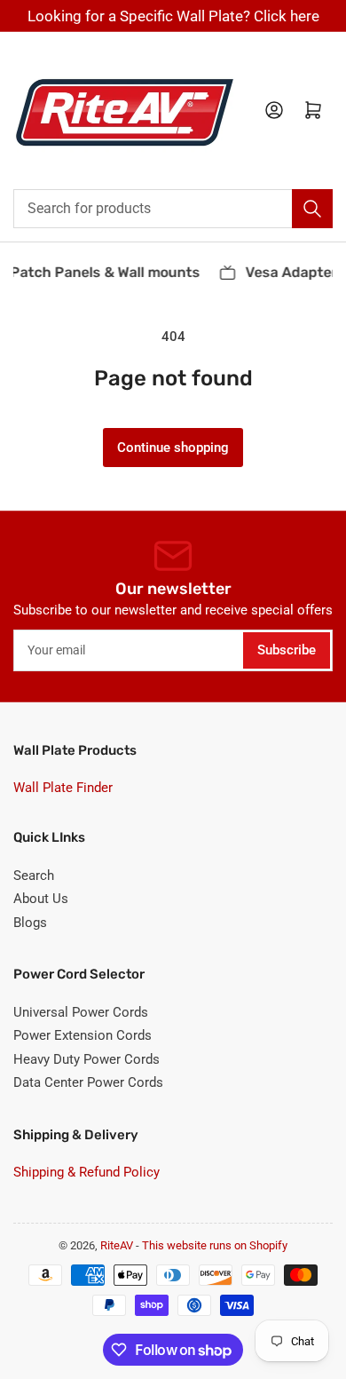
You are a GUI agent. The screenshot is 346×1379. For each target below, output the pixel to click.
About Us (40, 899)
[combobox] (173, 208)
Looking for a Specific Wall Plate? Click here (173, 16)
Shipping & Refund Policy (86, 1172)
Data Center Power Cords (88, 1082)
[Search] (312, 208)
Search (33, 876)
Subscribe (286, 650)
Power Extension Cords (82, 1035)
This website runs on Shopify (214, 1245)
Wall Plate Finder (63, 788)
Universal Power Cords (80, 1012)
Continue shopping (173, 448)
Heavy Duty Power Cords (86, 1059)
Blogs (30, 923)
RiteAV (116, 1245)
